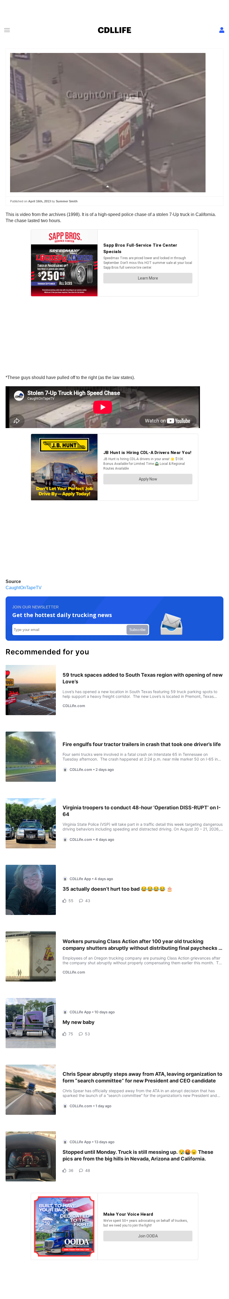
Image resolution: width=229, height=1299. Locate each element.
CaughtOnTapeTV (24, 587)
